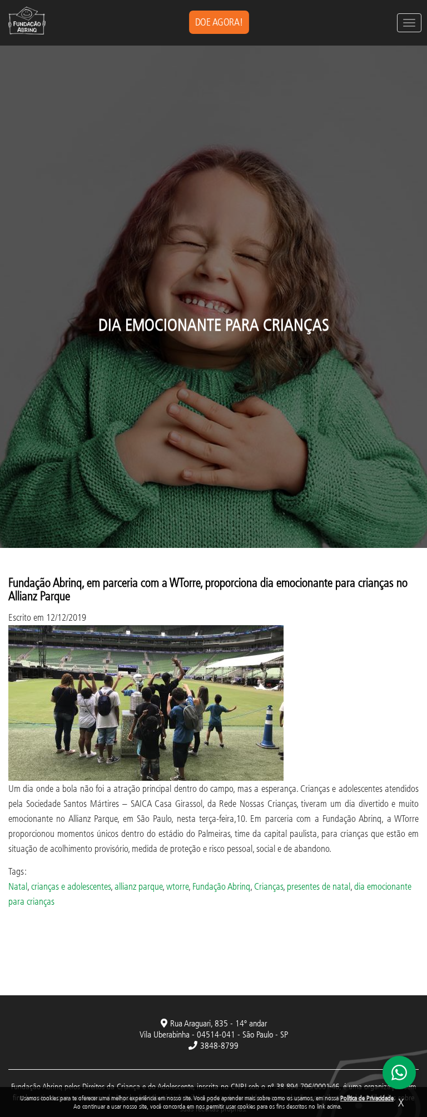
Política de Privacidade (367, 1098)
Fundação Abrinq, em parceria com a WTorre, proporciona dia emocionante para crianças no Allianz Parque (208, 589)
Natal (17, 886)
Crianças (268, 886)
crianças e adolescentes (71, 886)
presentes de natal (318, 886)
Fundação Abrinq (221, 886)
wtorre (177, 886)
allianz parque (138, 886)
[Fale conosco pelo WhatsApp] (399, 1072)
